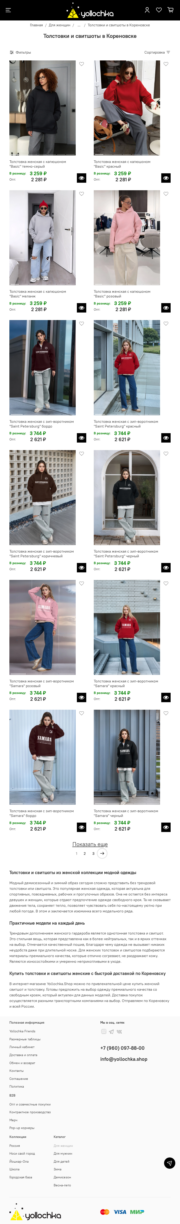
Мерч (13, 1120)
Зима (57, 1169)
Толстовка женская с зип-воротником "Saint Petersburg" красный (126, 423)
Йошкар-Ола (19, 1161)
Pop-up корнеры (21, 1128)
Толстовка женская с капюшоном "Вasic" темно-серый (37, 164)
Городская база (20, 1177)
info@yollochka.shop (123, 1059)
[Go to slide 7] (70, 153)
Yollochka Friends (22, 1031)
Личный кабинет (21, 1047)
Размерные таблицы (25, 1039)
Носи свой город (22, 1153)
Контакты (16, 1071)
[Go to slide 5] (51, 153)
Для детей (61, 1161)
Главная (36, 25)
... (79, 25)
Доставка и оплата (23, 1055)
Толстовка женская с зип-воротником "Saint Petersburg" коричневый (41, 553)
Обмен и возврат (22, 1063)
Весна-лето (62, 1185)
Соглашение (18, 1079)
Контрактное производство (30, 1112)
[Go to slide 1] (14, 153)
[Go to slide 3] (33, 153)
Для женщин (59, 25)
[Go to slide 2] (23, 153)
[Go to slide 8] (155, 282)
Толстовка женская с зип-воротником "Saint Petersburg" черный (126, 553)
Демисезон (62, 1177)
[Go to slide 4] (42, 153)
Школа (14, 1169)
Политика (16, 1086)
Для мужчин (63, 1153)
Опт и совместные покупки (30, 1104)
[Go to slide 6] (60, 153)
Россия (14, 1146)
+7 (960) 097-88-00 (122, 1048)
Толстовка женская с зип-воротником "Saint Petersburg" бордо (41, 423)
